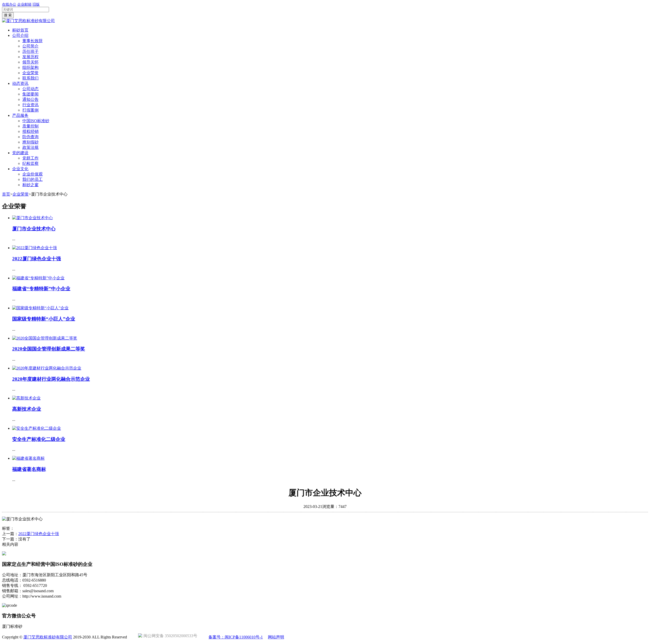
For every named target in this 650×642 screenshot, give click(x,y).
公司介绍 (20, 35)
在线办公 (9, 4)
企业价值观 (32, 174)
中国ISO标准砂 (35, 121)
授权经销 (30, 131)
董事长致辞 (32, 41)
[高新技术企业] (26, 398)
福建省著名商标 (29, 469)
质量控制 (30, 126)
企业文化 (20, 169)
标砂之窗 (30, 185)
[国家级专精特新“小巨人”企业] (40, 308)
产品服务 (20, 115)
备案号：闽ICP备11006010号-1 (235, 637)
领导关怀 (30, 62)
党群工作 (30, 158)
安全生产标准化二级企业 (38, 439)
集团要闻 (30, 94)
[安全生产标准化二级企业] (36, 428)
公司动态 (30, 89)
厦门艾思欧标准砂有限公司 (47, 637)
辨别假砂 (30, 142)
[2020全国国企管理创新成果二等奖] (44, 338)
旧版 (36, 4)
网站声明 (276, 637)
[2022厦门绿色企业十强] (34, 248)
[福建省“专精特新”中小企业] (38, 278)
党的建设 (20, 153)
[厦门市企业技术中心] (32, 218)
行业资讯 (30, 105)
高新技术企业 (26, 409)
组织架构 (30, 67)
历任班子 (30, 51)
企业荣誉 (30, 73)
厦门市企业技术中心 (34, 228)
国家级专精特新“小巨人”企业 (43, 319)
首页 (6, 194)
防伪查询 (30, 137)
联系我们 (30, 78)
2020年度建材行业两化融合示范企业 (51, 379)
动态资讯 (20, 83)
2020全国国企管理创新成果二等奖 (48, 348)
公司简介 (30, 46)
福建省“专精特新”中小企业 (41, 288)
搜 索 (8, 15)
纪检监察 (30, 163)
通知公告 (30, 99)
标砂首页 (20, 30)
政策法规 (30, 147)
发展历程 (30, 57)
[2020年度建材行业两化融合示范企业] (46, 368)
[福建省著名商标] (28, 458)
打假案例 (30, 110)
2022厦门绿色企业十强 (36, 258)
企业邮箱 (24, 4)
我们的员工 (32, 179)
